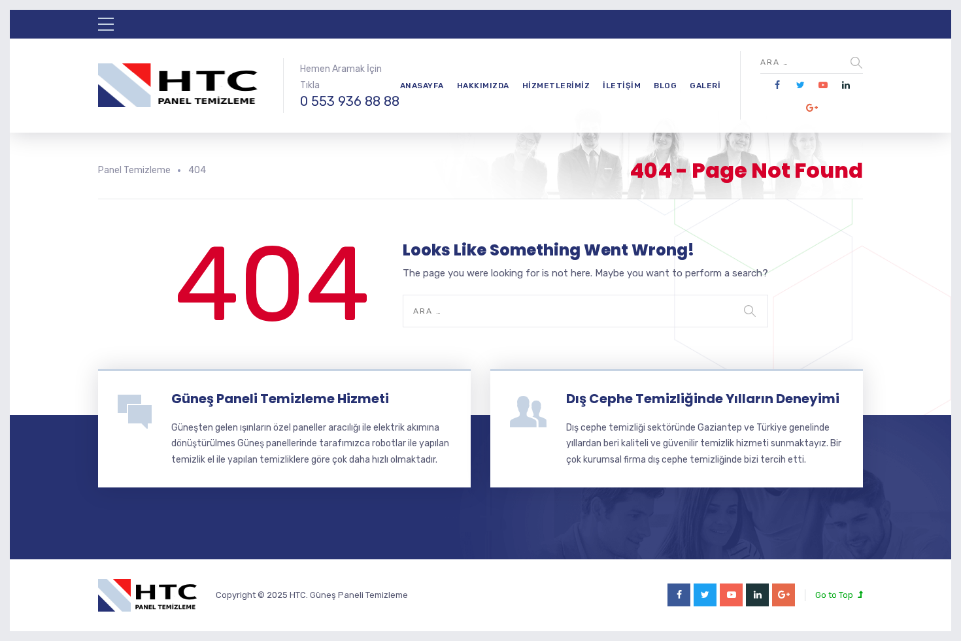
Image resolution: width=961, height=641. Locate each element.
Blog (665, 85)
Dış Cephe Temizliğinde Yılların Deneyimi (702, 398)
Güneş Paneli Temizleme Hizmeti (280, 398)
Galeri (705, 85)
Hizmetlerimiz (556, 85)
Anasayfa (422, 85)
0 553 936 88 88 (349, 101)
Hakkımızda (483, 85)
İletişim (622, 85)
